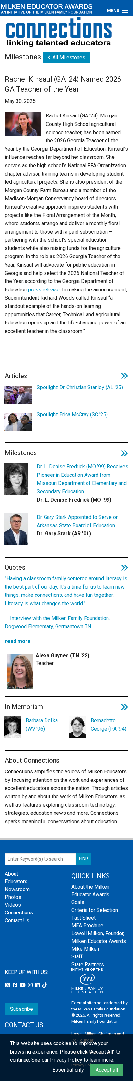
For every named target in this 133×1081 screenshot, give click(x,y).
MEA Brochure (87, 926)
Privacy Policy (66, 1060)
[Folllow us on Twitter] (8, 985)
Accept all (107, 1070)
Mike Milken (85, 949)
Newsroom (17, 889)
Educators (16, 882)
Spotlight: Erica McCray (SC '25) (72, 414)
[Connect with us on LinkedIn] (38, 985)
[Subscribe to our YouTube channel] (23, 985)
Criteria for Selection (94, 910)
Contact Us (17, 920)
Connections (19, 913)
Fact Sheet (83, 918)
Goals (77, 902)
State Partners (87, 964)
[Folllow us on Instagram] (31, 985)
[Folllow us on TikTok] (44, 985)
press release (44, 290)
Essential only (68, 1070)
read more (18, 641)
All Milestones (68, 57)
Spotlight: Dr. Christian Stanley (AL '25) (80, 387)
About (11, 874)
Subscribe (21, 1009)
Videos (13, 905)
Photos (13, 897)
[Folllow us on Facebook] (15, 985)
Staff (77, 957)
